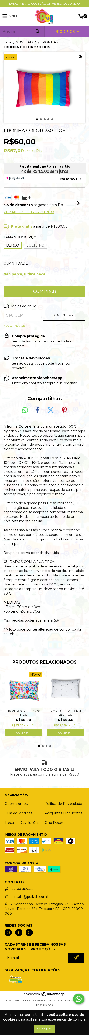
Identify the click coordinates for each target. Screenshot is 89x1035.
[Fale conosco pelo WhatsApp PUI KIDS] (78, 999)
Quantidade (16, 263)
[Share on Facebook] (37, 410)
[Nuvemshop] (44, 995)
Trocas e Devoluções (22, 822)
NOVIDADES (26, 42)
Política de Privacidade (63, 803)
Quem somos (16, 803)
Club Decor (54, 822)
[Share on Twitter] (50, 410)
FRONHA (48, 42)
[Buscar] (37, 31)
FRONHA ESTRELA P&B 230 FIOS (65, 712)
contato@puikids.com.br (30, 897)
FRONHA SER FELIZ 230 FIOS (23, 712)
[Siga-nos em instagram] (8, 932)
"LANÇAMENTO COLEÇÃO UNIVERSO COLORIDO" (44, 3)
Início (8, 42)
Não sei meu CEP (15, 325)
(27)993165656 (21, 889)
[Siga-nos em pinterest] (29, 932)
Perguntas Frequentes (63, 813)
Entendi (45, 1029)
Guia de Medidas (18, 813)
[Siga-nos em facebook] (18, 932)
